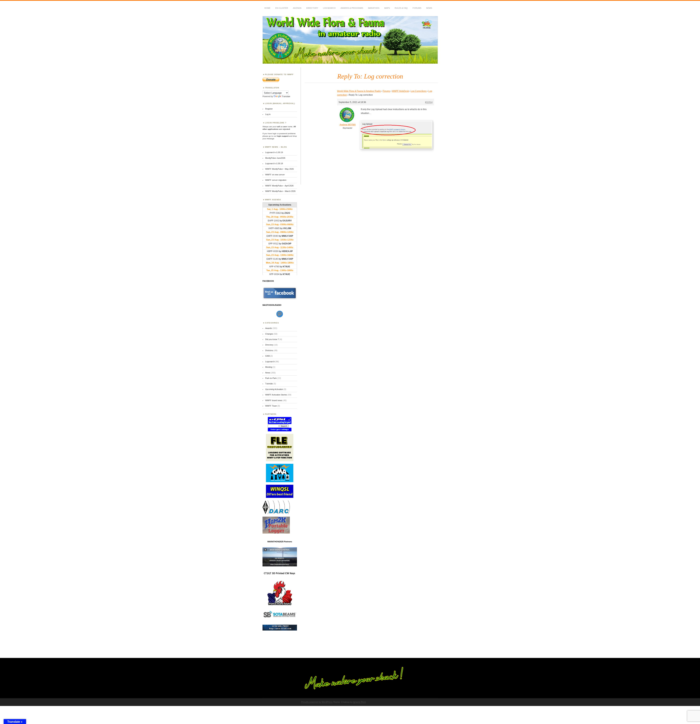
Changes (269, 334)
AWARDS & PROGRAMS (352, 8)
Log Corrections (419, 91)
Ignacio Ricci (359, 702)
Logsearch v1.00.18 (274, 163)
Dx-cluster (281, 8)
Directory (312, 8)
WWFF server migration (275, 180)
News (429, 8)
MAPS (387, 8)
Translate (286, 96)
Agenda (297, 8)
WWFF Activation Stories (276, 395)
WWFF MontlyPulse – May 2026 (279, 169)
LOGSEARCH (329, 8)
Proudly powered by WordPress (316, 702)
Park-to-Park (271, 378)
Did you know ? (272, 339)
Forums (417, 8)
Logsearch (270, 361)
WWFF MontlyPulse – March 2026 (280, 191)
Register (269, 109)
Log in (268, 114)
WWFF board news (273, 400)
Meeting (268, 367)
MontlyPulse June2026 (275, 158)
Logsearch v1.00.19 (274, 152)
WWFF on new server (275, 174)
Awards (268, 328)
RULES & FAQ (401, 8)
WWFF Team (271, 406)
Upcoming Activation (274, 389)
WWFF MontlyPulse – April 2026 (279, 186)
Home (267, 8)
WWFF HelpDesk (400, 91)
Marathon (373, 8)
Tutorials (269, 384)
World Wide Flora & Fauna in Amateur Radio (359, 91)
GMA (267, 356)
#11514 (429, 102)
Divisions (269, 350)
